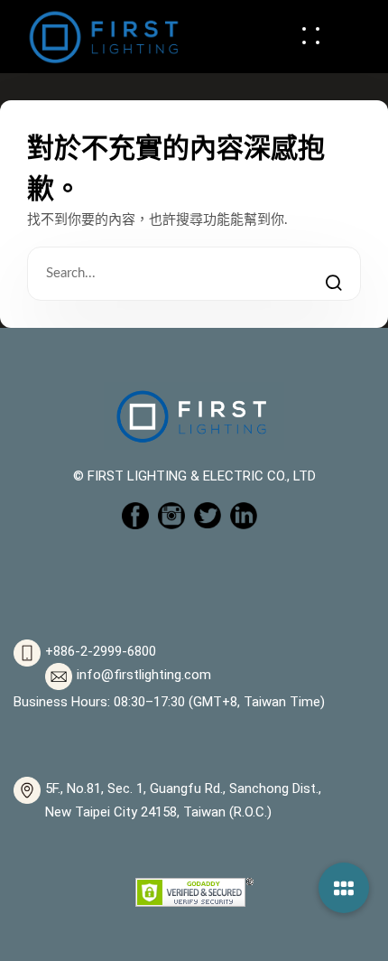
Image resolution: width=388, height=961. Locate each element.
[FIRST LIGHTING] (103, 35)
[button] (344, 888)
